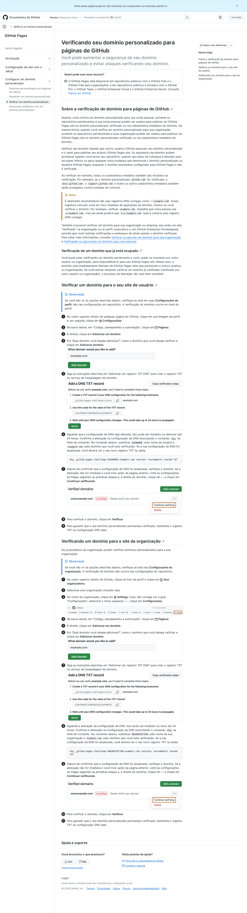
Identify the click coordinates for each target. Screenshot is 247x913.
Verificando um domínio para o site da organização (111, 541)
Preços (126, 888)
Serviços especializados (146, 888)
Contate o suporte (135, 865)
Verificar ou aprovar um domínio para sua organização (146, 237)
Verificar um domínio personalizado (33, 26)
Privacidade (103, 888)
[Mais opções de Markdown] (231, 45)
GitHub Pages (16, 36)
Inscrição (236, 17)
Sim (70, 861)
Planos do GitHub (79, 93)
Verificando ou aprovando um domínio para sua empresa (100, 241)
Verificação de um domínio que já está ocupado (99, 251)
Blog (164, 888)
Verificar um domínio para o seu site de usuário (107, 285)
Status (116, 888)
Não (84, 861)
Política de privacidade (72, 867)
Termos (90, 888)
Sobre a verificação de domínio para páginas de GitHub (115, 108)
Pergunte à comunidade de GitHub (144, 860)
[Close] (237, 5)
